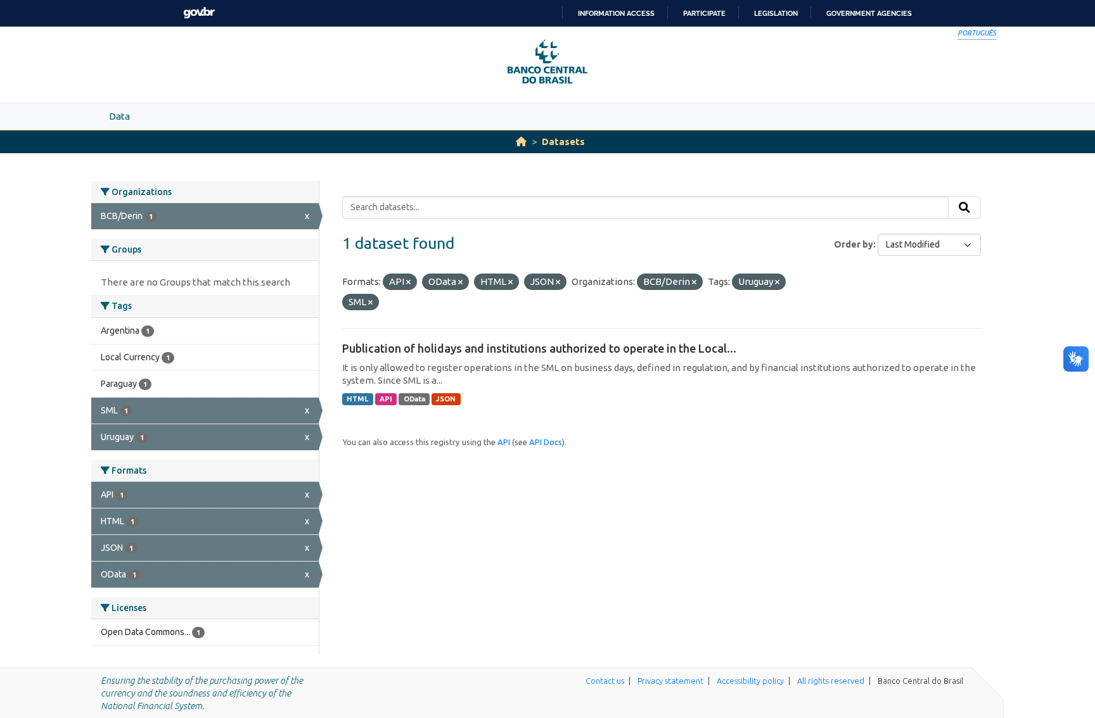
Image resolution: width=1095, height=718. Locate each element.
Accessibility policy (750, 680)
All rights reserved (830, 680)
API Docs (545, 442)
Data (119, 116)
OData (414, 399)
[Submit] (964, 207)
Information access (616, 13)
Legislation (776, 13)
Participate (704, 13)
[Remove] (408, 282)
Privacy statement (670, 680)
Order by (853, 244)
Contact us (605, 680)
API (386, 399)
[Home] (521, 141)
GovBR (199, 13)
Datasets (563, 141)
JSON (446, 399)
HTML (357, 399)
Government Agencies (869, 13)
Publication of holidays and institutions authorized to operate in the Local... (539, 348)
